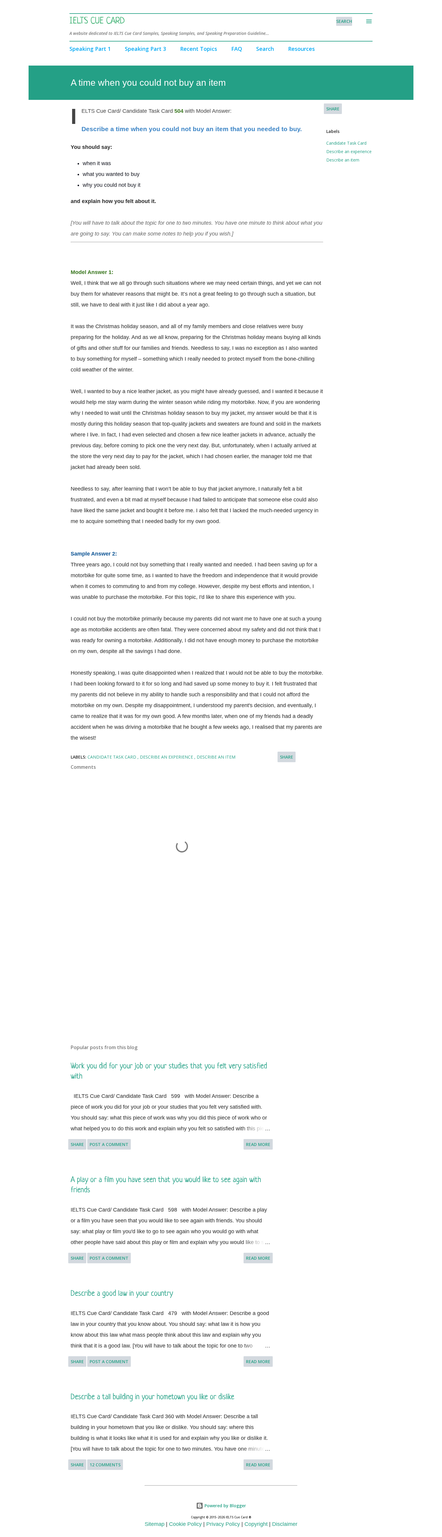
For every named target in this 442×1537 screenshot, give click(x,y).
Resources (301, 48)
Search (265, 48)
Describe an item (342, 160)
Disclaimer (284, 1524)
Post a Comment (109, 1144)
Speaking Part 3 (145, 48)
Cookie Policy (185, 1524)
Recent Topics (198, 48)
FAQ (236, 48)
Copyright (256, 1524)
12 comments (105, 1465)
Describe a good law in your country (122, 1294)
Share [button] (332, 109)
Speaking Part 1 (90, 48)
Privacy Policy (223, 1524)
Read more (258, 1144)
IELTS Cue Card (97, 21)
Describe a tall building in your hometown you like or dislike (152, 1397)
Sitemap (154, 1524)
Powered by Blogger (224, 1505)
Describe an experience (349, 151)
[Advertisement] (172, 969)
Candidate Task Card (346, 143)
